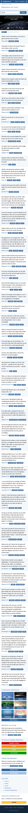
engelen (18, 131)
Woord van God (22, 419)
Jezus (13, 266)
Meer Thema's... (14, 720)
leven (13, 102)
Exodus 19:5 (5, 539)
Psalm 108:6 (5, 41)
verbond (11, 191)
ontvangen (17, 394)
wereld (14, 74)
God (17, 50)
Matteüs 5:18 (5, 419)
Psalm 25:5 (4, 735)
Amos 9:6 (4, 180)
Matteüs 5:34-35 (6, 584)
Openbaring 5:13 (6, 207)
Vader (16, 476)
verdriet (21, 651)
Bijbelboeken (8, 788)
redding (15, 357)
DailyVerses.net (5, 4)
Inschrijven (22, 1)
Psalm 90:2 (4, 301)
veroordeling (20, 462)
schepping (12, 64)
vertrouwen (11, 50)
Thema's (17, 1)
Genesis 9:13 (5, 191)
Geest (17, 64)
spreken (13, 584)
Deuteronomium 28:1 (7, 616)
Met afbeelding (14, 773)
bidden (12, 476)
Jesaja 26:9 (4, 462)
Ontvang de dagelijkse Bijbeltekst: (12, 740)
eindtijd (11, 523)
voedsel (11, 406)
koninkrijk (12, 223)
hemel (16, 41)
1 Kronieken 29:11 (6, 490)
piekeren (20, 357)
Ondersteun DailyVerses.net (11, 796)
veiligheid (11, 435)
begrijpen (20, 301)
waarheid (18, 600)
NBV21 (3, 32)
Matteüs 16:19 (5, 223)
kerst (9, 131)
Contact (15, 807)
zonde (11, 152)
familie (20, 765)
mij (5, 798)
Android (14, 749)
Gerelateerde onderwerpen (10, 690)
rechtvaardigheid (17, 152)
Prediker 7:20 (5, 152)
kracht (17, 324)
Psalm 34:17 (5, 310)
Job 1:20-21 (4, 651)
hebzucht (13, 669)
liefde (19, 141)
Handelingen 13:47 (6, 568)
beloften (16, 191)
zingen (9, 232)
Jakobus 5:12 (5, 600)
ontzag (13, 83)
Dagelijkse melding (14, 743)
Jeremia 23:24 (5, 371)
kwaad (10, 310)
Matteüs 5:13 (5, 685)
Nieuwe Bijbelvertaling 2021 (13, 32)
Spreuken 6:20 (5, 766)
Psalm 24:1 (4, 102)
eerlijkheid (12, 600)
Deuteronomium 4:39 (7, 384)
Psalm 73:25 (5, 50)
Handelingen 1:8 (6, 631)
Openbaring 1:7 (6, 449)
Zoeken (9, 4)
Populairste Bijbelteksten (11, 790)
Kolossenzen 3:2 (6, 122)
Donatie (14, 802)
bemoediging (19, 347)
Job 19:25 (4, 357)
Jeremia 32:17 (5, 324)
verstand (17, 122)
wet (15, 615)
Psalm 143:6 (5, 394)
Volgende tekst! (14, 770)
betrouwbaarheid (14, 112)
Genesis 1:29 (5, 406)
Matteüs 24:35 (5, 112)
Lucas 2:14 (4, 131)
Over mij (6, 807)
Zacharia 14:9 (5, 278)
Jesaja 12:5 (4, 233)
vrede (13, 131)
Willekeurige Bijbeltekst (9, 758)
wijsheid (16, 555)
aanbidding (11, 41)
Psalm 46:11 (5, 164)
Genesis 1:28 (5, 250)
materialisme (20, 669)
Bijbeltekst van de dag (9, 725)
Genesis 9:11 (5, 435)
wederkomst (17, 449)
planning (10, 336)
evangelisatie (15, 568)
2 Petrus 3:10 (5, 523)
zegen (17, 83)
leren (15, 735)
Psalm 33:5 (4, 141)
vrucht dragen (21, 406)
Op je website (14, 753)
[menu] (26, 2)
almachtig (18, 102)
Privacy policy (20, 807)
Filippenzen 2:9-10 (6, 266)
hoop (19, 735)
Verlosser (10, 357)
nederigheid (22, 476)
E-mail (14, 746)
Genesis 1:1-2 (5, 64)
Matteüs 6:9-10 (5, 476)
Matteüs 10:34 (5, 289)
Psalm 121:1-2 (5, 347)
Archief (6, 786)
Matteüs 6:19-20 (6, 669)
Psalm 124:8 (5, 93)
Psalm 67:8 (4, 83)
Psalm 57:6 (4, 74)
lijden (16, 651)
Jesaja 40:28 (5, 555)
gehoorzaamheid (12, 539)
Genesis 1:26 (5, 507)
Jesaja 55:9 (4, 336)
